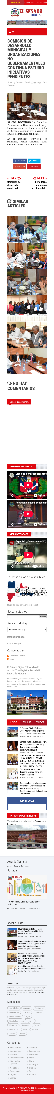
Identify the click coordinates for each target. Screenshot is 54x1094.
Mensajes (13, 1025)
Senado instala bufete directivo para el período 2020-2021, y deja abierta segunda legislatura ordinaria (33, 746)
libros (31, 1021)
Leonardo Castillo (17, 656)
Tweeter (35, 161)
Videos (12, 1034)
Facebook (21, 161)
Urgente (35, 1029)
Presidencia (13, 1029)
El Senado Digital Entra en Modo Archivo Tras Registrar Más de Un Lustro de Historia (24, 670)
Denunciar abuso (16, 637)
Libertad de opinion (16, 1021)
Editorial (27, 1012)
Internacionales (15, 1017)
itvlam (12, 659)
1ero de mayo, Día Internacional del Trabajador (23, 903)
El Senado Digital (26, 1088)
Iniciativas (38, 1012)
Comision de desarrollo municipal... (14, 185)
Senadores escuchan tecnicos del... (39, 185)
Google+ (21, 167)
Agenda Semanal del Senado (18, 866)
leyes (28, 1017)
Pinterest (35, 167)
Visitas (22, 1034)
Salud (25, 1029)
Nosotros (25, 1025)
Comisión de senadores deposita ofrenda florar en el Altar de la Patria (32, 772)
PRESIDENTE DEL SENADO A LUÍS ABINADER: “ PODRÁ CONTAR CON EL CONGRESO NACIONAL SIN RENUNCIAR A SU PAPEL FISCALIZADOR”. (33, 761)
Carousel (26, 1008)
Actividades (13, 1008)
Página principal (14, 643)
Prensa (36, 1025)
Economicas (14, 1012)
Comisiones (39, 1008)
